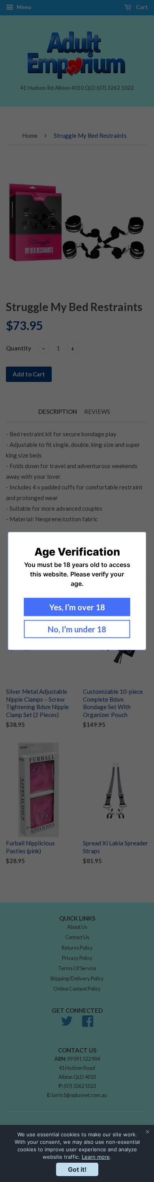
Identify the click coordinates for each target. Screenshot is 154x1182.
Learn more (96, 1157)
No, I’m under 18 (77, 629)
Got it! (77, 1169)
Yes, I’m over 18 (77, 607)
